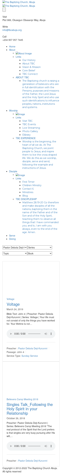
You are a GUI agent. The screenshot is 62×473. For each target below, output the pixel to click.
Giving (12, 238)
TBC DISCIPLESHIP (26, 199)
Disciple (13, 171)
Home (12, 46)
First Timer (28, 181)
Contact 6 (28, 188)
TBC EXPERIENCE (26, 138)
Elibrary (26, 134)
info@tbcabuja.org (12, 30)
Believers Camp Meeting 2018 (22, 399)
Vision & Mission (31, 67)
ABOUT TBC (22, 77)
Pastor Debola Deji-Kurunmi (32, 348)
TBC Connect (30, 74)
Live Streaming (31, 127)
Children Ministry (31, 185)
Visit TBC (27, 120)
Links (18, 56)
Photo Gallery (30, 131)
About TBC (28, 63)
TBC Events (29, 124)
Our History (29, 60)
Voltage (10, 299)
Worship (13, 110)
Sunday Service (29, 355)
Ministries (27, 192)
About (12, 49)
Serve (12, 235)
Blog (25, 195)
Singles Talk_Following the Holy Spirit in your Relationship (30, 408)
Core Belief (28, 70)
